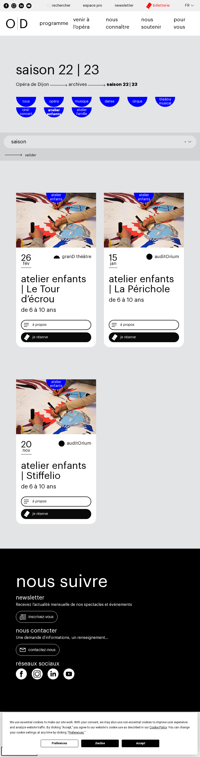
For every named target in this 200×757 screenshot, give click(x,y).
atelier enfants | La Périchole (141, 284)
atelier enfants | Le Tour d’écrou (53, 289)
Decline (100, 743)
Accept (140, 743)
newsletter (124, 5)
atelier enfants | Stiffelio (53, 471)
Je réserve (40, 337)
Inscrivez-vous (41, 617)
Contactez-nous (42, 650)
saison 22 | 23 (122, 84)
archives (78, 84)
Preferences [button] (76, 732)
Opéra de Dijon (32, 84)
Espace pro (92, 5)
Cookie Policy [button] (158, 727)
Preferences (59, 743)
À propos (39, 325)
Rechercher (61, 5)
